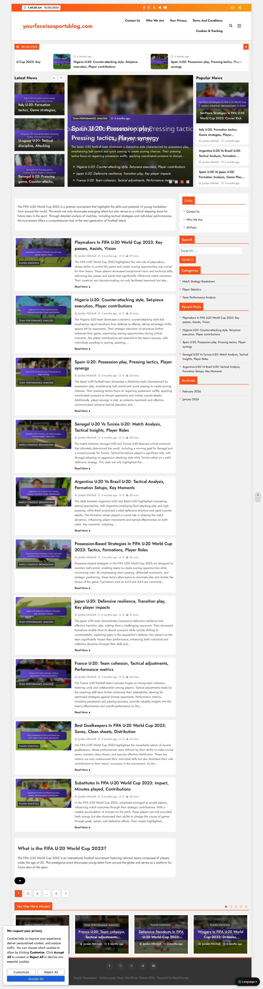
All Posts (191, 227)
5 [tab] (246, 907)
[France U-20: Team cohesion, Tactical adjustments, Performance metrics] (43, 673)
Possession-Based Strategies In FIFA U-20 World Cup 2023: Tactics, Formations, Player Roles (123, 546)
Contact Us (132, 20)
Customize (21, 972)
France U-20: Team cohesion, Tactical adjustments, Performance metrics (102, 937)
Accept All (35, 979)
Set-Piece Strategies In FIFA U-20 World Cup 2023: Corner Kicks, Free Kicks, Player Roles (222, 118)
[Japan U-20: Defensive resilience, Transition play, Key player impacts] (43, 611)
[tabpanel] (130, 131)
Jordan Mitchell (210, 141)
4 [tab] (188, 182)
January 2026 (191, 399)
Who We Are (155, 20)
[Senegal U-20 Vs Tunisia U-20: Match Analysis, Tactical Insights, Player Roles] (238, 61)
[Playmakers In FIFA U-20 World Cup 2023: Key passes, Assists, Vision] (43, 252)
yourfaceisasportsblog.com (58, 26)
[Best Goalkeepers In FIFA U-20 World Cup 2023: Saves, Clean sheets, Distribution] (43, 735)
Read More (81, 287)
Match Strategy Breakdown (218, 106)
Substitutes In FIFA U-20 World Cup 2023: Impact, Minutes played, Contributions (122, 786)
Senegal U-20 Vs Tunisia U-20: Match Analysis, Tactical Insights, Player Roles (123, 138)
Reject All (51, 972)
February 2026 (192, 391)
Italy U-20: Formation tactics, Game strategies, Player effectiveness (218, 134)
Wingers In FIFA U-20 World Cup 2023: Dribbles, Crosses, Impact (220, 937)
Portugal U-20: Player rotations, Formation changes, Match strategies (38, 181)
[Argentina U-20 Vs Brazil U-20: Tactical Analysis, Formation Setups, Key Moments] (43, 491)
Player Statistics (29, 263)
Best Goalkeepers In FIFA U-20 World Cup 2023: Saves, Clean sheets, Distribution (120, 728)
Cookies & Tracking (209, 31)
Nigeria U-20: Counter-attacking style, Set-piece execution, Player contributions (119, 303)
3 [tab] (182, 182)
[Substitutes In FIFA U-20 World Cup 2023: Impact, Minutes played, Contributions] (43, 793)
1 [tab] (171, 182)
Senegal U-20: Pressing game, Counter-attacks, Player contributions (36, 145)
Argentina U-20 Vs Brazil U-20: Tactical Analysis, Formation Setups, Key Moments (220, 155)
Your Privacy (178, 20)
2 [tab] (177, 182)
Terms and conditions (208, 20)
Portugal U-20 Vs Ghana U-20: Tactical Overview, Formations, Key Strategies (128, 180)
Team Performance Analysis (36, 320)
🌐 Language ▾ (247, 981)
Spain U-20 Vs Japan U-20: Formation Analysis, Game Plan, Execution (220, 177)
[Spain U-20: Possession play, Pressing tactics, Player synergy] (140, 61)
